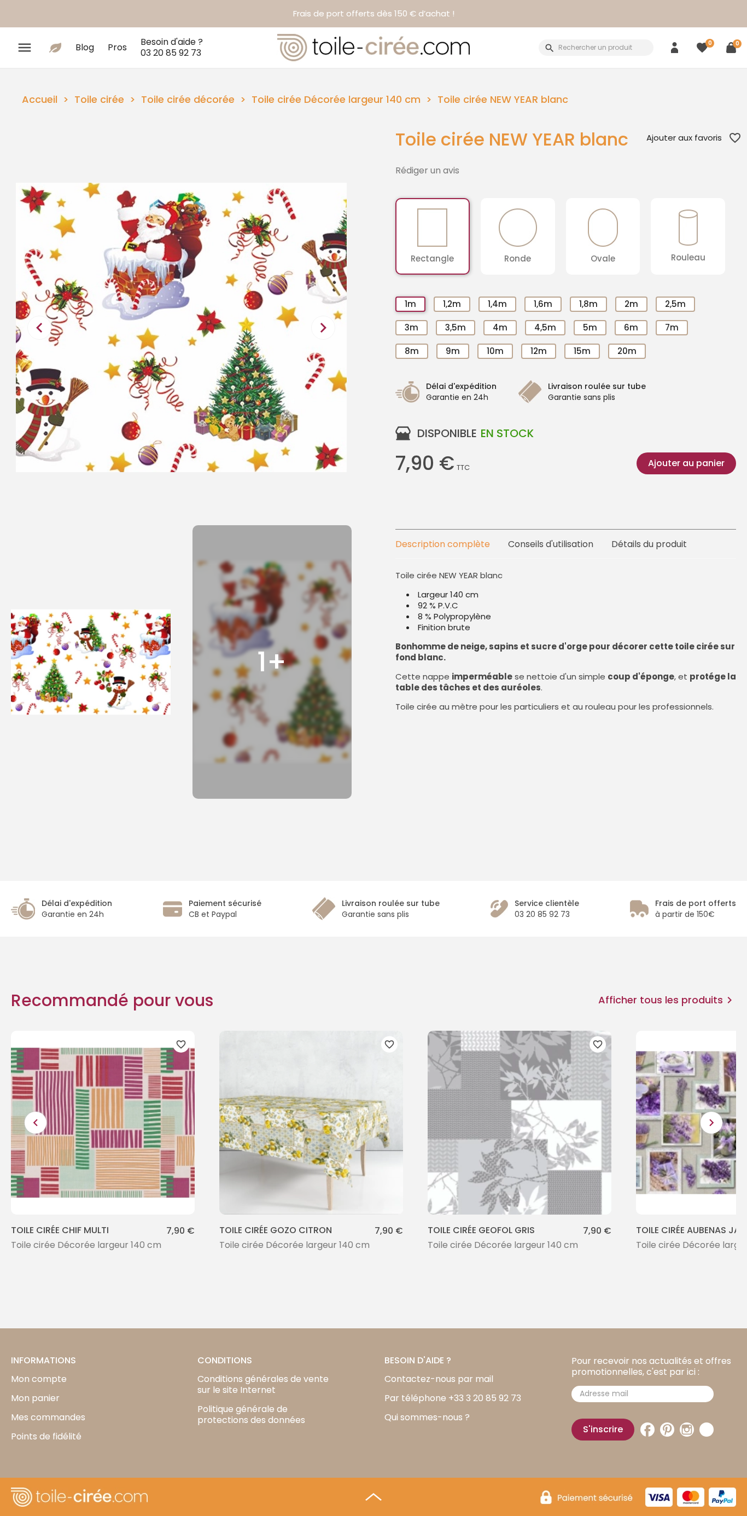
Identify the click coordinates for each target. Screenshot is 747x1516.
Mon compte (39, 1379)
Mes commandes (48, 1417)
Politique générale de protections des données (251, 1414)
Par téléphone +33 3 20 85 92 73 (452, 1398)
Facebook (647, 1429)
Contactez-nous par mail (438, 1379)
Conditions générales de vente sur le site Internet (263, 1384)
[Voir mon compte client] (674, 47)
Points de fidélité (46, 1436)
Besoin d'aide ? (172, 47)
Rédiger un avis (427, 170)
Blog (84, 47)
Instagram (687, 1429)
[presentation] (39, 328)
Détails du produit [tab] (649, 544)
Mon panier (35, 1398)
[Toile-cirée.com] (373, 47)
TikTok (706, 1429)
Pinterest (667, 1429)
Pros (117, 47)
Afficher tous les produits (667, 1000)
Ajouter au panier (686, 463)
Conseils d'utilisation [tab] (550, 544)
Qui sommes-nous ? (427, 1417)
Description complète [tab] (442, 544)
